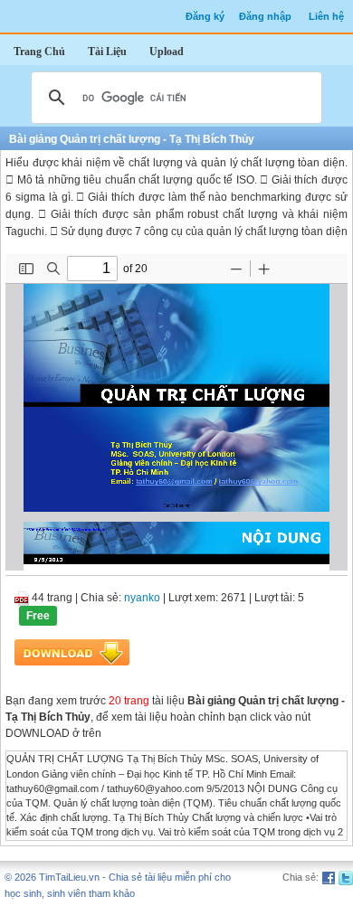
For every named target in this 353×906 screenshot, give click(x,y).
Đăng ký (205, 16)
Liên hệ (326, 16)
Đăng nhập (265, 16)
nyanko (142, 597)
